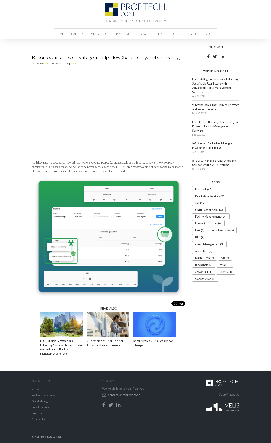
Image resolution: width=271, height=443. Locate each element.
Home (60, 33)
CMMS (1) (226, 272)
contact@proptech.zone (124, 395)
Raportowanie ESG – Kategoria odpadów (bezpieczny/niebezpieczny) (106, 57)
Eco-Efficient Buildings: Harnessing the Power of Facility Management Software (215, 126)
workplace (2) (203, 251)
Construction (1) (205, 279)
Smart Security (151, 33)
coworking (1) (203, 272)
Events (194, 33)
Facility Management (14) (211, 216)
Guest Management (119, 33)
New (73, 63)
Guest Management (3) (209, 244)
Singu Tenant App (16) (209, 209)
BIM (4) (199, 237)
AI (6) (218, 223)
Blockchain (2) (203, 265)
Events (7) (201, 223)
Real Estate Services (84, 33)
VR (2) (225, 258)
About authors (40, 419)
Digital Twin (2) (204, 258)
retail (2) (225, 265)
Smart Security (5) (223, 230)
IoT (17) (200, 203)
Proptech (176, 33)
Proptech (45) (203, 189)
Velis (45, 63)
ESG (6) (199, 230)
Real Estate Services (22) (210, 196)
